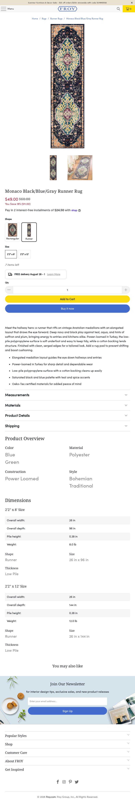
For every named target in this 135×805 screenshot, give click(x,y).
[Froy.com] (67, 8)
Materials (12, 405)
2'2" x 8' (11, 254)
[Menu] (2, 8)
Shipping (12, 426)
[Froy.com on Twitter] (76, 782)
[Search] (118, 8)
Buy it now (67, 308)
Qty (7, 282)
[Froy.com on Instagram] (64, 782)
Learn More (53, 274)
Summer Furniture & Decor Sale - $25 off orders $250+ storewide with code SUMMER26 (67, 3)
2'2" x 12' (24, 254)
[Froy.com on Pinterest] (70, 782)
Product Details (17, 415)
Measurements (17, 395)
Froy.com (51, 796)
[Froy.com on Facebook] (58, 782)
